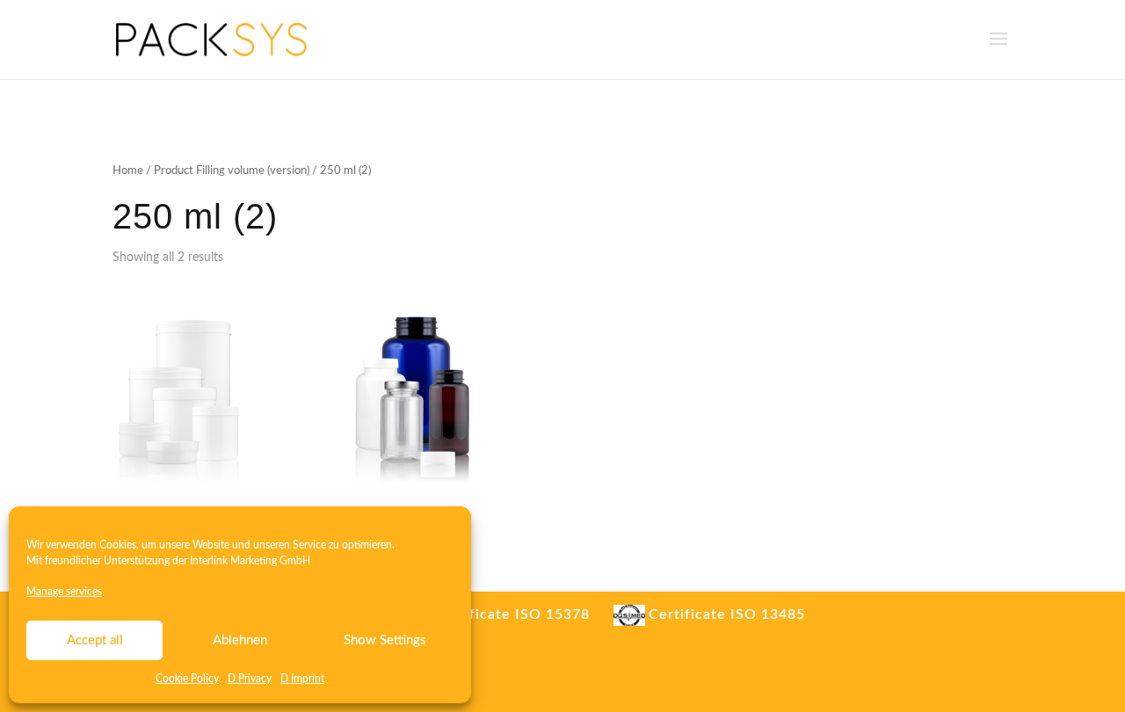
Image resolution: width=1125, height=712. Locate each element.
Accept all (95, 640)
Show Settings (385, 640)
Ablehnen (240, 640)
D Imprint (302, 678)
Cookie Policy (187, 678)
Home (127, 171)
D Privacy (250, 678)
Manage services (64, 591)
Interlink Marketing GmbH (250, 561)
